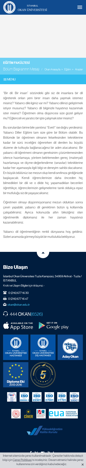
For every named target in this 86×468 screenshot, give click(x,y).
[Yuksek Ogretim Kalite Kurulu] (43, 375)
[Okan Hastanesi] (15, 347)
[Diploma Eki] (15, 375)
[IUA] (41, 413)
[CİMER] (28, 413)
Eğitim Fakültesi (16, 63)
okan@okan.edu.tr (19, 304)
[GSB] (16, 413)
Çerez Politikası (22, 459)
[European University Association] (63, 413)
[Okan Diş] (43, 347)
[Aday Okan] (70, 347)
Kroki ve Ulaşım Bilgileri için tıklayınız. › (23, 285)
